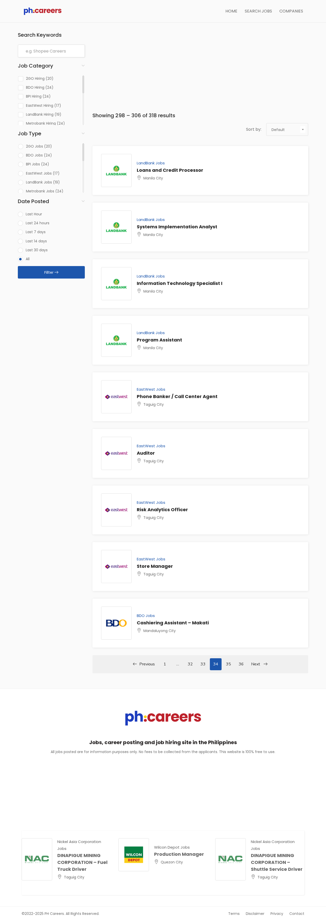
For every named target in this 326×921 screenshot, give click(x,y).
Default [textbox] (278, 129)
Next (256, 664)
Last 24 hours (37, 223)
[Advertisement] (200, 68)
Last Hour (34, 214)
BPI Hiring (34, 96)
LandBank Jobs (39, 182)
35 (228, 664)
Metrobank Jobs (40, 191)
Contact (296, 913)
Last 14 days (36, 241)
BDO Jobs (34, 155)
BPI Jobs (33, 164)
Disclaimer (255, 913)
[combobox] (287, 129)
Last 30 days (37, 250)
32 (190, 664)
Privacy (276, 913)
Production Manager (179, 854)
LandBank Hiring (39, 114)
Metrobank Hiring (41, 123)
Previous (147, 664)
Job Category (35, 65)
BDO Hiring (35, 87)
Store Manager (155, 566)
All (28, 258)
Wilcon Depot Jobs (172, 847)
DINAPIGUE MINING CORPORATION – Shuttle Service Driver (277, 862)
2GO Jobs (34, 146)
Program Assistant (159, 340)
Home (231, 11)
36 (241, 664)
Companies (291, 11)
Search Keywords (40, 34)
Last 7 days (36, 231)
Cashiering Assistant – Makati (173, 623)
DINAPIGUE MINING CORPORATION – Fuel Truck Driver (82, 862)
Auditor (146, 453)
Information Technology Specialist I (179, 283)
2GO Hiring (35, 78)
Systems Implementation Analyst (177, 226)
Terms (234, 913)
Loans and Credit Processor (170, 170)
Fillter (49, 272)
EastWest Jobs (39, 173)
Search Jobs (258, 11)
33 (203, 664)
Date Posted (33, 201)
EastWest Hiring (39, 105)
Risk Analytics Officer (162, 509)
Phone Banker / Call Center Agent (177, 396)
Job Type (29, 133)
